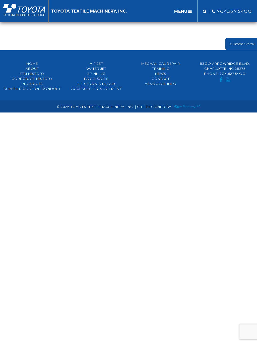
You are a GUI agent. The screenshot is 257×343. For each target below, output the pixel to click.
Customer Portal (242, 44)
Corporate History (32, 79)
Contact (161, 79)
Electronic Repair (96, 84)
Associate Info (160, 84)
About (32, 69)
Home (32, 64)
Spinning (96, 74)
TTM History (32, 74)
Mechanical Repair (160, 64)
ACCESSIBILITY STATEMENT (96, 89)
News (160, 74)
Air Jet (96, 64)
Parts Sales (96, 79)
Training (160, 69)
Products (32, 84)
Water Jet (96, 69)
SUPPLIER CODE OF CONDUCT (32, 89)
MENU (180, 11)
